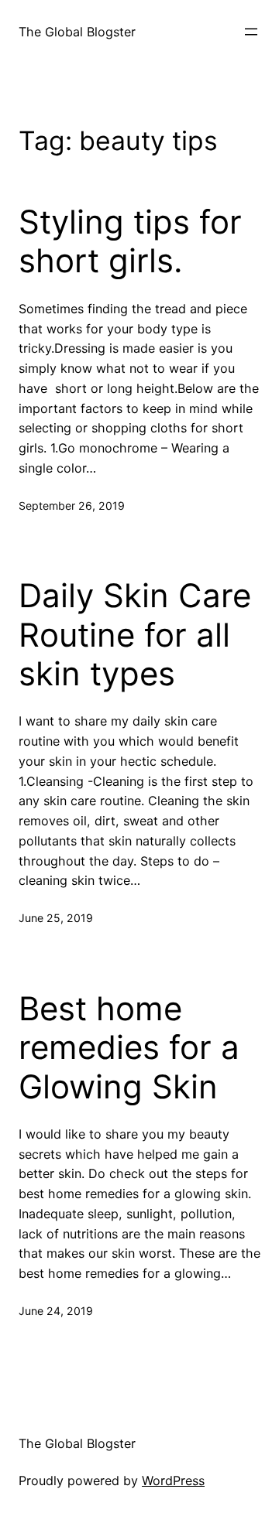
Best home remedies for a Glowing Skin (129, 1047)
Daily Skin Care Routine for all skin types (135, 634)
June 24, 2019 (56, 1310)
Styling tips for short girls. (130, 241)
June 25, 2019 (56, 917)
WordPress (173, 1480)
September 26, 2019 (72, 505)
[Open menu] (251, 31)
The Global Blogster (77, 31)
